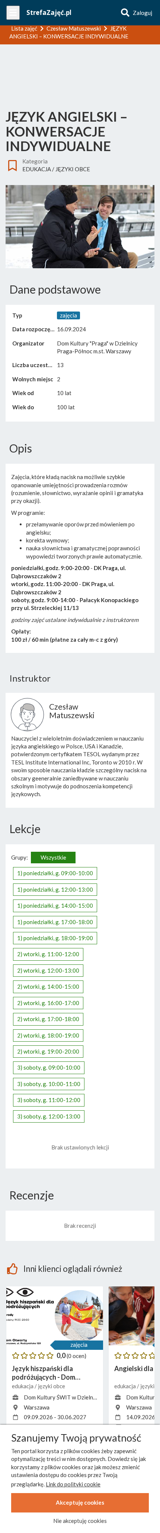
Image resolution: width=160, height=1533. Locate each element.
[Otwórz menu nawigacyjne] (13, 13)
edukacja (36, 169)
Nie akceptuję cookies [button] (80, 1520)
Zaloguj (142, 12)
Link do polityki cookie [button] (73, 1484)
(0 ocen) (76, 1355)
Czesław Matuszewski (72, 711)
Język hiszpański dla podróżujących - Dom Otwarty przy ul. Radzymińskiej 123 (43, 1373)
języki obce (72, 169)
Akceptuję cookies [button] (80, 1502)
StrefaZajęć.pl (48, 12)
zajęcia (78, 1344)
